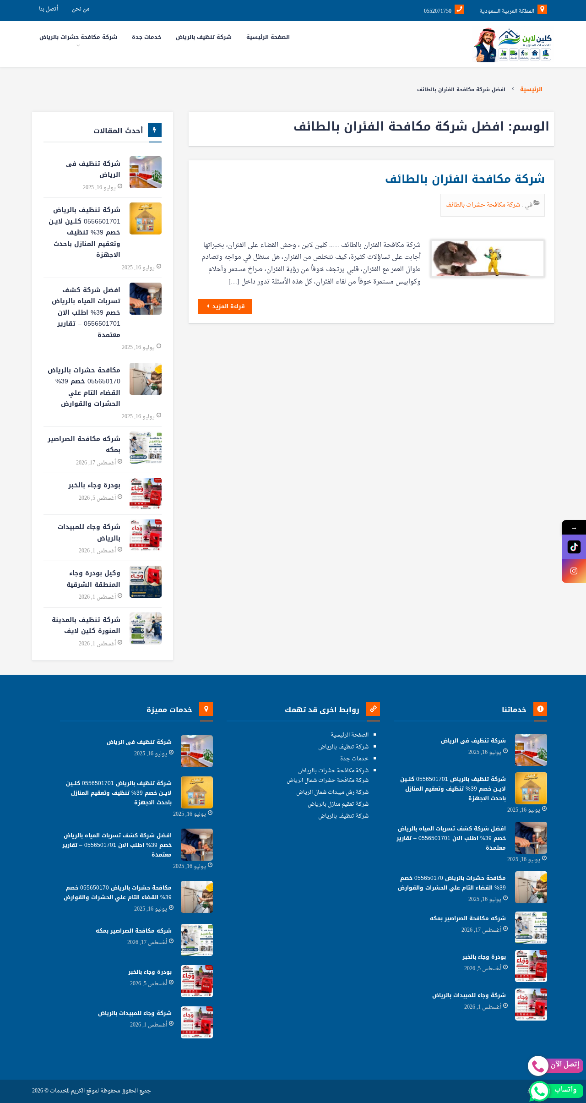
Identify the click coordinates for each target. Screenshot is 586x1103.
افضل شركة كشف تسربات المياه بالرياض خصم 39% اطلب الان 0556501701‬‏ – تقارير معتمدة (86, 312)
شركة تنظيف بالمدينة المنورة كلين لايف (86, 626)
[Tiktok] (574, 547)
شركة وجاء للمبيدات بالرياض (89, 533)
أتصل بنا (48, 9)
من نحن (80, 9)
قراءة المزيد (228, 306)
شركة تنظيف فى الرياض (93, 169)
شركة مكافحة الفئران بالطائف (465, 179)
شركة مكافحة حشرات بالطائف (483, 205)
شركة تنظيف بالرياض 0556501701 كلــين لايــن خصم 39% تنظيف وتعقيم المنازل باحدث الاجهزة (84, 232)
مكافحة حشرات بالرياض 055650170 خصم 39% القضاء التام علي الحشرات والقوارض (84, 387)
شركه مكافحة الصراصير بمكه (84, 445)
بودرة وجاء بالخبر (94, 485)
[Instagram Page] (574, 571)
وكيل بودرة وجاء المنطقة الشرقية (93, 579)
